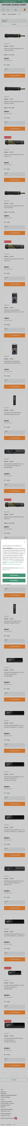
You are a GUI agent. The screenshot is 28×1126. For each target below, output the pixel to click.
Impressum (7, 569)
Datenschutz (21, 568)
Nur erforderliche (14, 575)
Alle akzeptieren (14, 580)
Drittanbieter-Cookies (7, 560)
